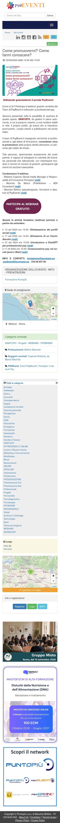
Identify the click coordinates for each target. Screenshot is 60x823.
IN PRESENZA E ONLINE (16, 446)
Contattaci (35, 817)
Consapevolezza (11, 400)
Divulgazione (10, 413)
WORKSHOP (10, 531)
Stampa (53, 43)
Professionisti (15, 349)
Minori (6, 459)
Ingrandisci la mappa (31, 589)
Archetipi (8, 387)
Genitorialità (9, 433)
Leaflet (54, 319)
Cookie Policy (38, 820)
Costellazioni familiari (13, 406)
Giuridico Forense (12, 439)
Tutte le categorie (14, 382)
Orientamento (10, 472)
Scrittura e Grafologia (13, 515)
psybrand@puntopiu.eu (16, 261)
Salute (7, 512)
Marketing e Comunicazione (16, 452)
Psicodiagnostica (12, 498)
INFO (42, 606)
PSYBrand (13, 365)
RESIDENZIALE (11, 508)
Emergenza (9, 426)
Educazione (9, 423)
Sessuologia (9, 518)
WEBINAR (33, 343)
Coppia (7, 403)
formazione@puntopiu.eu (41, 258)
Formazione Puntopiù (16, 279)
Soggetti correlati (17, 356)
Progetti (22, 343)
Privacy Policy (22, 820)
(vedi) (13, 232)
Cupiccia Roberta (37, 356)
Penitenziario (10, 475)
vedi (37, 180)
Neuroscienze (10, 462)
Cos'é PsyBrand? (28, 365)
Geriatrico (8, 436)
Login (32, 606)
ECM (6, 420)
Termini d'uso (49, 817)
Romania (8, 548)
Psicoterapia (9, 502)
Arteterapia (9, 390)
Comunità (8, 397)
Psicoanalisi (9, 495)
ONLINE (7, 466)
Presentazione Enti (12, 482)
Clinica (7, 393)
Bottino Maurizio (32, 349)
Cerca (50, 15)
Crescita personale (12, 410)
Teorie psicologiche (12, 525)
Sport (6, 522)
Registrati (19, 606)
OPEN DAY (9, 469)
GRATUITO (10, 343)
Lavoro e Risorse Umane (15, 449)
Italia (6, 545)
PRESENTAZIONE (12, 479)
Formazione (9, 429)
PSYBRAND (46, 343)
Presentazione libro (12, 485)
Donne (7, 416)
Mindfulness (9, 456)
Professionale (10, 489)
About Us (23, 817)
